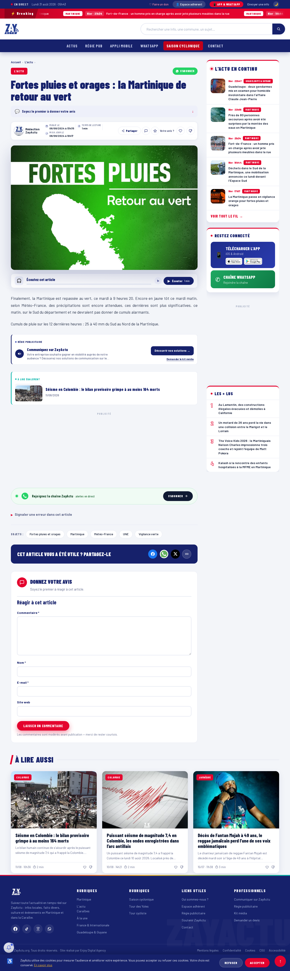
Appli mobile (121, 46)
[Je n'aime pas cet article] (190, 131)
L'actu (29, 62)
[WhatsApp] (164, 554)
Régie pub (93, 46)
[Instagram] (38, 928)
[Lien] (186, 554)
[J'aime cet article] (180, 131)
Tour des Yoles (139, 906)
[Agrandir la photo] (104, 207)
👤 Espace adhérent (189, 4)
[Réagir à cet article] (146, 131)
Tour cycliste (137, 913)
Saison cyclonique (183, 46)
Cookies (250, 950)
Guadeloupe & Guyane (92, 932)
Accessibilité (277, 950)
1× (158, 281)
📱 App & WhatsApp (226, 4)
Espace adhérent (193, 906)
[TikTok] (26, 928)
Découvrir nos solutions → (172, 350)
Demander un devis (247, 920)
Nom (21, 662)
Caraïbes (83, 911)
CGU (262, 950)
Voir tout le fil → (227, 216)
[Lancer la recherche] (278, 29)
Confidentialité (232, 950)
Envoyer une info (258, 4)
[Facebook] (152, 554)
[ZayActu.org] (12, 29)
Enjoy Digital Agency (93, 950)
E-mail (23, 682)
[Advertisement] (104, 449)
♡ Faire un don (159, 4)
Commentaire (28, 613)
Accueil (16, 62)
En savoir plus (43, 965)
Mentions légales (208, 950)
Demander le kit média (180, 359)
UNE (126, 534)
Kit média (240, 913)
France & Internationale (93, 925)
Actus (72, 46)
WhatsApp (149, 46)
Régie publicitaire (193, 913)
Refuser (231, 963)
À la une (82, 918)
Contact (215, 46)
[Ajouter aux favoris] (155, 131)
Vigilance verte (148, 534)
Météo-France (103, 534)
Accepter (257, 963)
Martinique (77, 534)
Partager (131, 131)
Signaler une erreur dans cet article (41, 514)
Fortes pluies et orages (45, 534)
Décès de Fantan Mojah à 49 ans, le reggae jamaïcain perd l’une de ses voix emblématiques (234, 840)
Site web (23, 702)
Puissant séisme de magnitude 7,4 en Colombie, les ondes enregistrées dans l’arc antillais (143, 840)
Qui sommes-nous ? (195, 899)
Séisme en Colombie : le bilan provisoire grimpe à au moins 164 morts (52, 837)
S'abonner (187, 71)
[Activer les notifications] (9, 947)
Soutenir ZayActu (194, 920)
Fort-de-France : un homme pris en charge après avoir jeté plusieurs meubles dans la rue (114, 13)
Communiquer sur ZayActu (252, 899)
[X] (175, 554)
